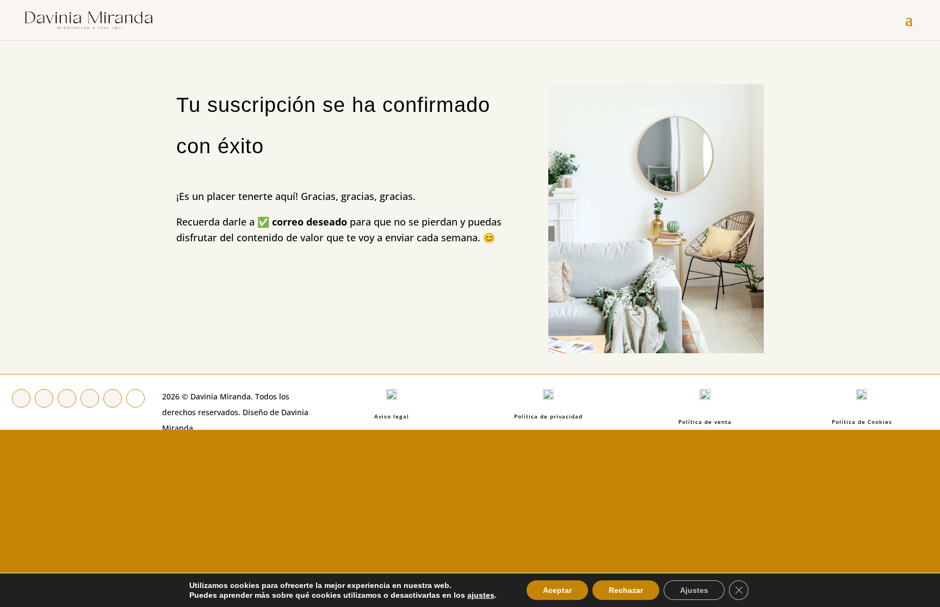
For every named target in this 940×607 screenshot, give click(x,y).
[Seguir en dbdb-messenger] (21, 398)
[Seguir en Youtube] (44, 398)
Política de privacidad (548, 416)
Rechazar (626, 590)
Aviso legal (391, 416)
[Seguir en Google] (135, 398)
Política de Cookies (862, 421)
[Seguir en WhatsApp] (112, 398)
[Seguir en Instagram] (90, 398)
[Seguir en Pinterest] (67, 398)
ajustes (480, 595)
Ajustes (694, 590)
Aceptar (557, 590)
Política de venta (705, 421)
